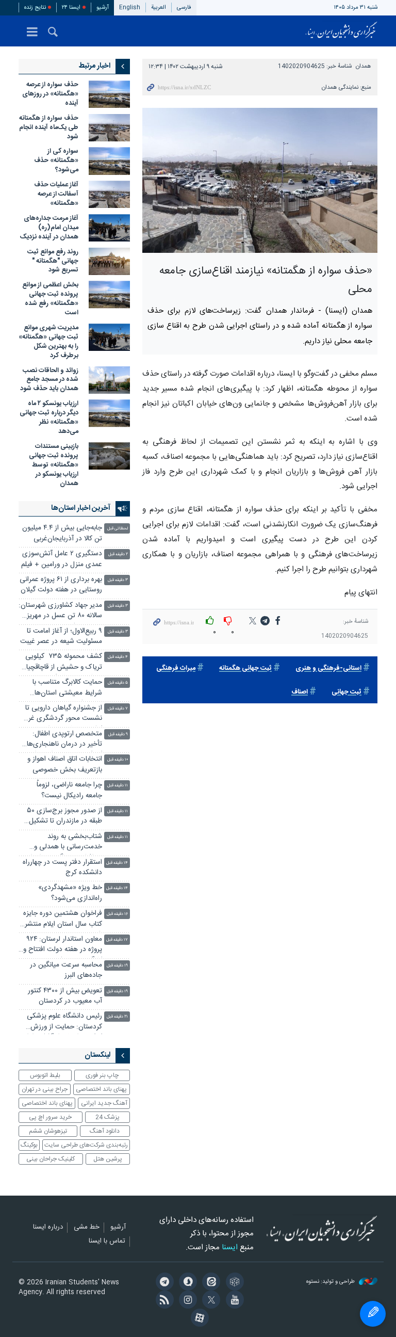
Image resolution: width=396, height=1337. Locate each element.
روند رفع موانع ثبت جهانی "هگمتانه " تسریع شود (52, 261)
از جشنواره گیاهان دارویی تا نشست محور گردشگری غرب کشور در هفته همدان (62, 714)
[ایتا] (209, 1283)
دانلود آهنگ (105, 1131)
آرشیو (102, 7)
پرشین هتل (107, 1159)
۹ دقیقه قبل (118, 734)
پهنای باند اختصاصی (101, 1089)
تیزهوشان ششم (48, 1131)
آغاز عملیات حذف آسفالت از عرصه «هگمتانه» (56, 194)
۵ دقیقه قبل (118, 683)
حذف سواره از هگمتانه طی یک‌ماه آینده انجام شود (48, 127)
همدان (363, 66)
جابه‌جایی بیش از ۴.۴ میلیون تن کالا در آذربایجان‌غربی (62, 533)
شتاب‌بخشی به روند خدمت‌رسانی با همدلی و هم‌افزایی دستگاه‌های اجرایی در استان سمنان (62, 843)
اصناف (299, 692)
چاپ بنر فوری (102, 1075)
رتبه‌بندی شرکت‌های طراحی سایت (86, 1145)
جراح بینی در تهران (45, 1089)
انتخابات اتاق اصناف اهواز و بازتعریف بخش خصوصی (64, 764)
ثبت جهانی (346, 692)
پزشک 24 (107, 1117)
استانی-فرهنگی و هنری (328, 668)
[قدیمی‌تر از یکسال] (109, 94)
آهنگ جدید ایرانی (104, 1103)
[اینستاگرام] (186, 1301)
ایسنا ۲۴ (71, 7)
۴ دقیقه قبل (118, 657)
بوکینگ (29, 1145)
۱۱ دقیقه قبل (117, 785)
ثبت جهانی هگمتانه (245, 668)
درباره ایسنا (48, 1227)
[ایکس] (209, 1301)
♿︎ (373, 1314)
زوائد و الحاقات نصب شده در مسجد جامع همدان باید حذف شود (49, 380)
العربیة (158, 7)
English (129, 7)
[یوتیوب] (232, 1301)
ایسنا (341, 30)
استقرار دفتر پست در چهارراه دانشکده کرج (62, 867)
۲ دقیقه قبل (118, 554)
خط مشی (87, 1227)
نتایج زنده (35, 7)
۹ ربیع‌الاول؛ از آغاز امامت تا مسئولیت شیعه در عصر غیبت (61, 636)
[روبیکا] (232, 1283)
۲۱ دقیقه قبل (117, 1016)
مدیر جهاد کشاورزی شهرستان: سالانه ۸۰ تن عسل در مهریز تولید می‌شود (60, 611)
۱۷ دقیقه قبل (117, 940)
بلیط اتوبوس (45, 1075)
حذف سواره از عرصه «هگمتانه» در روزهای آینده (50, 94)
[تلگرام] (162, 1283)
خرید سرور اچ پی (50, 1117)
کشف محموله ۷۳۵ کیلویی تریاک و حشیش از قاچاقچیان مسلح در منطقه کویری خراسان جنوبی (61, 662)
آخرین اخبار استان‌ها (80, 508)
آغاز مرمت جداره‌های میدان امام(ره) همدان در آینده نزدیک (48, 228)
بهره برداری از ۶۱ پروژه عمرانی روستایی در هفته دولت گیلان (61, 584)
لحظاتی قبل (117, 528)
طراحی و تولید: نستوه (331, 1282)
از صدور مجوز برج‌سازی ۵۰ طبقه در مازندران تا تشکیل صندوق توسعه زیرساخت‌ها (64, 817)
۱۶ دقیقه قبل (117, 914)
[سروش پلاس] (186, 1283)
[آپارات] (197, 1319)
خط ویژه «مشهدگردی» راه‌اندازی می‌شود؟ (70, 893)
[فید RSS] (162, 1301)
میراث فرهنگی (175, 668)
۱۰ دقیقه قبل (117, 759)
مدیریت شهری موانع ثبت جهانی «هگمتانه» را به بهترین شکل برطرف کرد (48, 342)
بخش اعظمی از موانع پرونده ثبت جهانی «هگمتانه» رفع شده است (50, 299)
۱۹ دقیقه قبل (117, 965)
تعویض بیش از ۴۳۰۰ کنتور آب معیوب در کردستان (65, 996)
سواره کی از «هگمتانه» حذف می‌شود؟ (56, 160)
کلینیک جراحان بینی (50, 1159)
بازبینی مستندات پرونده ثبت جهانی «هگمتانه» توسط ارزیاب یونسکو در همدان (53, 465)
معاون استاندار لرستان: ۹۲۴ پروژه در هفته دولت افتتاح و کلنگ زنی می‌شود (62, 945)
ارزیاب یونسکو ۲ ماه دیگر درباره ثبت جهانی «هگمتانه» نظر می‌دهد (49, 417)
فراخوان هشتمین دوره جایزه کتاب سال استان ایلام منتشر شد (62, 919)
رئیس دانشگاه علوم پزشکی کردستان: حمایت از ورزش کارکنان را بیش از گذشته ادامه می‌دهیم (61, 1022)
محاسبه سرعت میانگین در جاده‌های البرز (66, 970)
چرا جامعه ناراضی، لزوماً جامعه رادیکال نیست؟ (69, 790)
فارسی (184, 7)
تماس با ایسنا (107, 1241)
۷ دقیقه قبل (118, 708)
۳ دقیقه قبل (118, 580)
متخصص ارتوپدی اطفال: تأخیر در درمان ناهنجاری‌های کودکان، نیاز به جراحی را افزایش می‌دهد (61, 740)
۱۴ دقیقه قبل (117, 863)
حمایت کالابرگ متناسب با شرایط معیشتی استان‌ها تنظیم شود (67, 688)
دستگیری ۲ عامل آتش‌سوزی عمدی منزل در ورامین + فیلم (61, 559)
